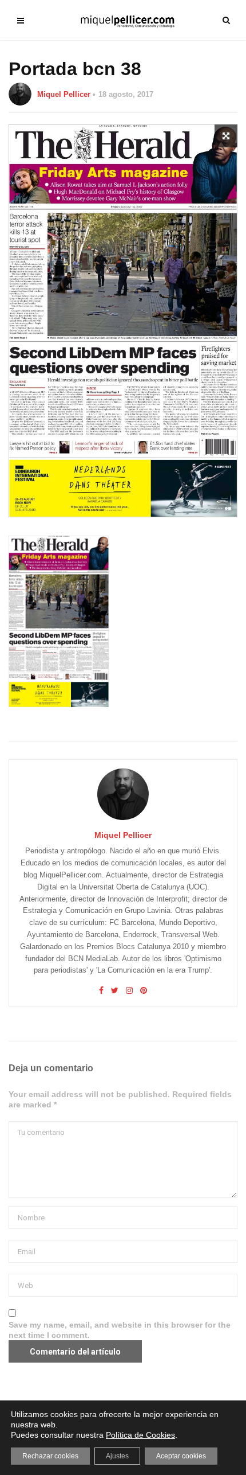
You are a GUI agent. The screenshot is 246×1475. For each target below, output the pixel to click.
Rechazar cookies (50, 1456)
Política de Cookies (140, 1434)
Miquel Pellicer (63, 94)
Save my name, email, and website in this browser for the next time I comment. (120, 1330)
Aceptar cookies (181, 1456)
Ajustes (117, 1456)
